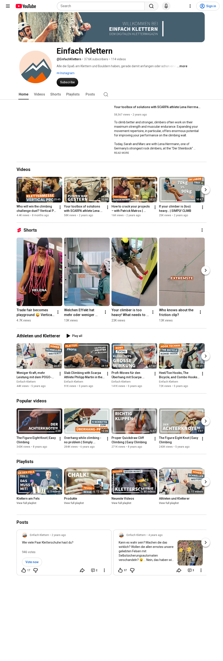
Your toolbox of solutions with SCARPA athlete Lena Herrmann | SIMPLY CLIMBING (157, 107)
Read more (121, 152)
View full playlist (26, 503)
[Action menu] (104, 570)
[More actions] (60, 207)
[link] (64, 553)
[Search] (151, 6)
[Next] (205, 189)
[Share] (82, 570)
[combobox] (102, 6)
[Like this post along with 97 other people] (120, 570)
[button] (121, 153)
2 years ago (59, 535)
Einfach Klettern (26, 381)
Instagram (67, 73)
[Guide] (7, 6)
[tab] (23, 94)
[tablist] (111, 94)
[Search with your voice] (166, 6)
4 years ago (155, 535)
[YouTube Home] (25, 6)
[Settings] (190, 6)
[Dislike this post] (35, 570)
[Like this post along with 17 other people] (23, 570)
